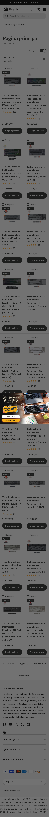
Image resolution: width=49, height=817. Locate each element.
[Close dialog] (48, 394)
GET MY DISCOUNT (11, 420)
